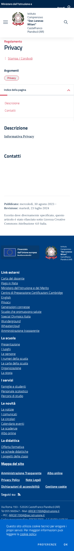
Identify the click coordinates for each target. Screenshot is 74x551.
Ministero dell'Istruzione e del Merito (25, 287)
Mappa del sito (12, 463)
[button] (37, 90)
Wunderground (11, 321)
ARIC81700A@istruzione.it (43, 511)
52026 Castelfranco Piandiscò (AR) (40, 507)
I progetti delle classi (14, 456)
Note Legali (33, 479)
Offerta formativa (12, 446)
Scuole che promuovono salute (21, 311)
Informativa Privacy (19, 136)
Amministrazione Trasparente (21, 473)
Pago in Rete (9, 283)
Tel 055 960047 (10, 511)
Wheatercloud (10, 325)
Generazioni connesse (15, 306)
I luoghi (6, 349)
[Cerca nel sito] (66, 22)
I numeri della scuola (14, 358)
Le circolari (8, 418)
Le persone (8, 353)
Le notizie (7, 409)
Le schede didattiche (14, 451)
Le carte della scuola (14, 363)
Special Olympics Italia (16, 316)
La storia (6, 372)
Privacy (11, 78)
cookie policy (28, 534)
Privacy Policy (10, 479)
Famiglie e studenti (13, 386)
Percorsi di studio (12, 396)
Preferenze (47, 544)
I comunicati (9, 414)
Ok (66, 544)
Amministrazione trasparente (20, 330)
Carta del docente (12, 278)
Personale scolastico (14, 391)
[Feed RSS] (19, 494)
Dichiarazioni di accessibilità (20, 486)
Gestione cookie (56, 486)
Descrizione (12, 103)
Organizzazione (11, 368)
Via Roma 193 (9, 507)
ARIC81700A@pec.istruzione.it (27, 515)
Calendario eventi (12, 423)
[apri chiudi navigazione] (5, 22)
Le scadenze (9, 428)
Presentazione (10, 344)
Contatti (10, 110)
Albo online (8, 433)
